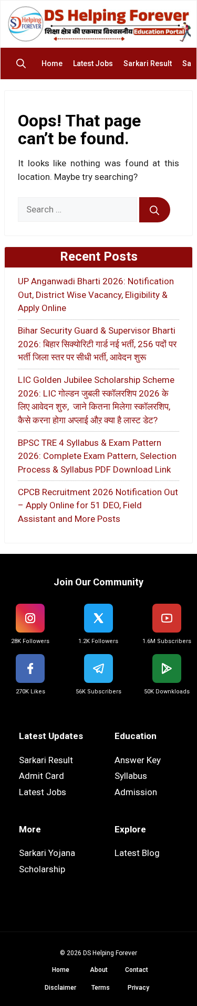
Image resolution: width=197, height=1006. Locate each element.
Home (52, 63)
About (99, 969)
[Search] (154, 209)
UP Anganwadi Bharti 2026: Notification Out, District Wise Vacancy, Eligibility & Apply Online (96, 294)
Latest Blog (137, 853)
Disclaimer (60, 987)
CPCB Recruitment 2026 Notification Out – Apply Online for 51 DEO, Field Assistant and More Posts (98, 505)
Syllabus (131, 775)
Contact (136, 969)
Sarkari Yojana (47, 853)
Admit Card (41, 775)
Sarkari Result (147, 63)
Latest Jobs (93, 63)
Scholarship (42, 869)
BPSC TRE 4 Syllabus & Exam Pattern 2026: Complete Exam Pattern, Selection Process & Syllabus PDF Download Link (97, 456)
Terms (100, 987)
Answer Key (138, 760)
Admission (136, 792)
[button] (24, 63)
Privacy (138, 987)
